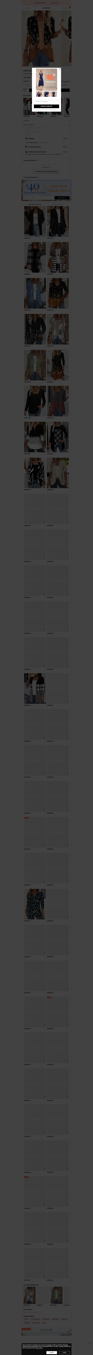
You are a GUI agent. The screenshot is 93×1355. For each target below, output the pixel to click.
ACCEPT (51, 1352)
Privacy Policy (39, 1348)
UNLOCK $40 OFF (46, 106)
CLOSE (64, 1352)
